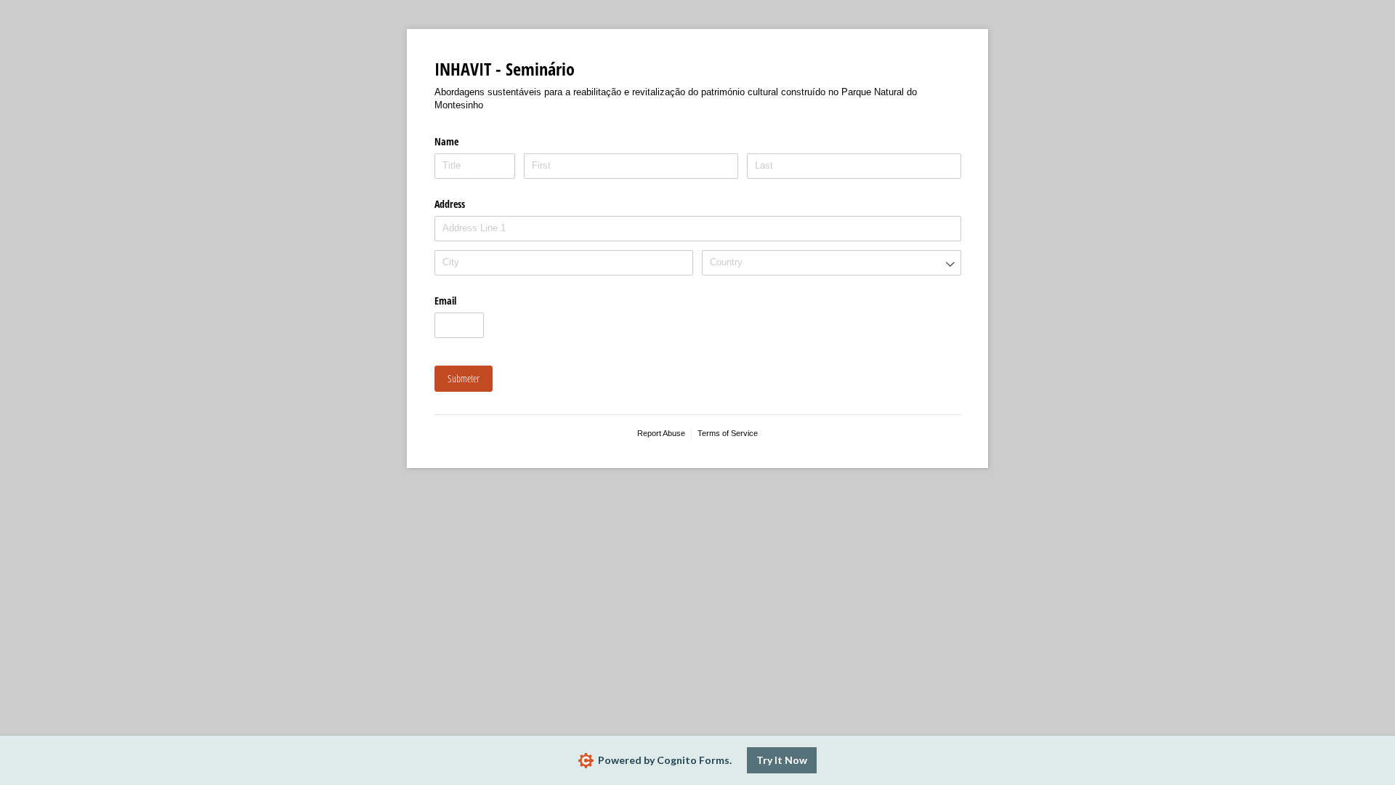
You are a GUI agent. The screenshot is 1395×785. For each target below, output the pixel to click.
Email (445, 300)
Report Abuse (661, 433)
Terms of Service (728, 433)
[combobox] (831, 262)
